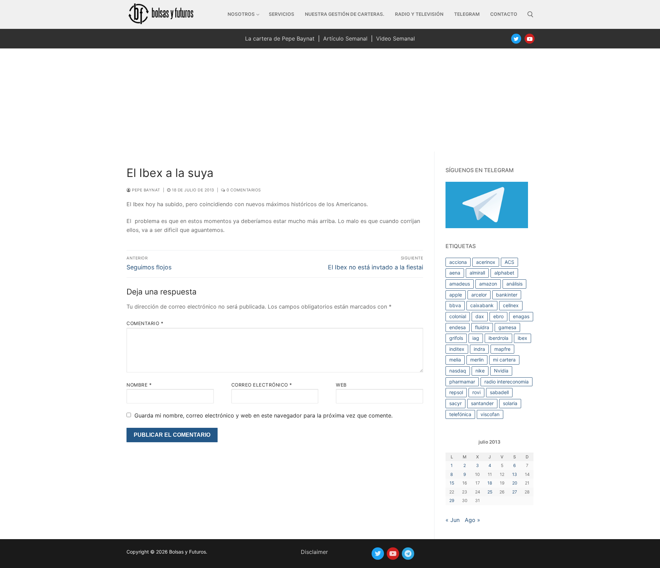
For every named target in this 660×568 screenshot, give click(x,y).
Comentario (144, 323)
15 (452, 483)
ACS (509, 262)
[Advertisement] (330, 100)
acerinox (485, 262)
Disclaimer (314, 551)
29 (451, 500)
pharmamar (462, 382)
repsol (456, 392)
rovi (476, 392)
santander (482, 403)
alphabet (504, 273)
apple (455, 295)
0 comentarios (243, 190)
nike (480, 371)
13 (514, 474)
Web (341, 385)
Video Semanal (395, 38)
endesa (457, 327)
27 (514, 491)
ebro (498, 316)
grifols (456, 338)
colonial (457, 316)
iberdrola (498, 338)
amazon (488, 284)
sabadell (499, 392)
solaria (510, 403)
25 (489, 491)
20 (514, 483)
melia (455, 360)
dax (479, 316)
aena (454, 273)
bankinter (506, 295)
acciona (458, 262)
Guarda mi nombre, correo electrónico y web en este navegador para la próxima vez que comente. (263, 415)
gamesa (507, 327)
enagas (521, 316)
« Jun (453, 519)
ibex (522, 338)
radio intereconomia (506, 382)
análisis (514, 284)
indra (479, 349)
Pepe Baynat (145, 190)
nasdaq (457, 371)
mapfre (502, 349)
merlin (477, 360)
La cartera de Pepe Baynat (280, 38)
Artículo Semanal (345, 38)
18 (489, 483)
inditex (456, 349)
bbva (455, 305)
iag (475, 338)
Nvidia (501, 371)
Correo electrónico (261, 385)
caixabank (482, 305)
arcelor (479, 295)
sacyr (455, 403)
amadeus (459, 284)
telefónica (460, 414)
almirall (477, 273)
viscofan (490, 414)
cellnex (511, 305)
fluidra (482, 327)
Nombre (139, 385)
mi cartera (504, 360)
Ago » (472, 519)
